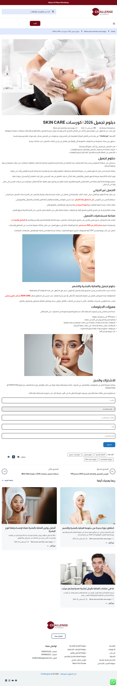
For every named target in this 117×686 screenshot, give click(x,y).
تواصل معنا (58, 636)
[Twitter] (13, 457)
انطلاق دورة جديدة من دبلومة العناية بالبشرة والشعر (88, 528)
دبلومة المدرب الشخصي (106, 663)
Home (113, 31)
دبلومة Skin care (91, 459)
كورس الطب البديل (78, 660)
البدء (35, 23)
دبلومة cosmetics (106, 459)
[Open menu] (114, 24)
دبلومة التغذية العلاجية (77, 646)
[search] (53, 11)
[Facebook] (18, 457)
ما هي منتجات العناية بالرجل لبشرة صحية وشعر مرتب (88, 588)
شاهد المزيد (8, 480)
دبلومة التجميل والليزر (78, 653)
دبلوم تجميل (88, 455)
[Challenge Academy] (103, 11)
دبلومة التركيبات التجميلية (77, 649)
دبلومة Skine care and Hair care (95, 31)
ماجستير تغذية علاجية (107, 660)
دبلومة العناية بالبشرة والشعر (75, 656)
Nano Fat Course (79, 663)
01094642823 (46, 655)
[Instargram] (9, 681)
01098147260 (46, 652)
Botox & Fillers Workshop (58, 2)
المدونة (112, 656)
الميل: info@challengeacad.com (44, 658)
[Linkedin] (6, 681)
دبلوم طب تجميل (74, 455)
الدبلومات (111, 649)
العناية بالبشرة (100, 455)
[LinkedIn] (8, 457)
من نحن (112, 653)
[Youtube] (13, 681)
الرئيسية (112, 646)
